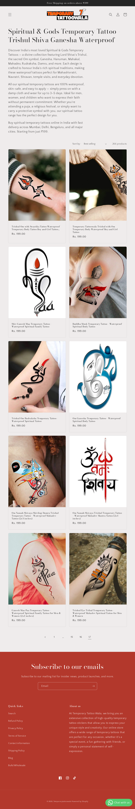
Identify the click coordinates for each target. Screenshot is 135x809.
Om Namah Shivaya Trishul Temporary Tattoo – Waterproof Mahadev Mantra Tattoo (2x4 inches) (97, 516)
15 (72, 637)
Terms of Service (17, 736)
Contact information (19, 743)
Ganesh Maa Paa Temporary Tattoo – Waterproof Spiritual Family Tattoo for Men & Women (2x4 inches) (36, 613)
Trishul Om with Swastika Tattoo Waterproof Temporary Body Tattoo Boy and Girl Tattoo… (36, 228)
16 (81, 637)
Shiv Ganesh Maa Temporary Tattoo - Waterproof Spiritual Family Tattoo (31, 325)
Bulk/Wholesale (16, 765)
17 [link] (90, 637)
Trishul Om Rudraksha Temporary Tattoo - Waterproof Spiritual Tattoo (35, 420)
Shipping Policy (16, 750)
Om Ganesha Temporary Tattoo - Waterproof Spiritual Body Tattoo (97, 420)
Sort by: (76, 144)
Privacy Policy (15, 728)
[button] (10, 14)
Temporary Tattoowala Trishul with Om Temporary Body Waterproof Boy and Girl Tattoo (95, 229)
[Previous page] (45, 637)
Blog (10, 758)
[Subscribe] (93, 686)
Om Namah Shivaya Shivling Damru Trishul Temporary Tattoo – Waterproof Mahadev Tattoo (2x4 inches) (35, 516)
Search (12, 713)
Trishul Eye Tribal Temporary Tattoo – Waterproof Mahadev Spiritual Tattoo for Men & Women (97, 613)
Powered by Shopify (80, 801)
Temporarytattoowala (62, 801)
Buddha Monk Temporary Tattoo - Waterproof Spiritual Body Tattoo (97, 325)
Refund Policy (15, 721)
